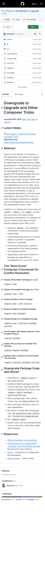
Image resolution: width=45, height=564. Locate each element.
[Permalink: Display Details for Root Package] (2, 299)
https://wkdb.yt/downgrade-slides (19, 142)
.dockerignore (12, 54)
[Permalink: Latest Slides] (2, 128)
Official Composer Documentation (22, 440)
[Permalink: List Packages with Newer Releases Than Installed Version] (2, 332)
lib (8, 44)
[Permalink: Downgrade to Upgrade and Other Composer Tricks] (2, 107)
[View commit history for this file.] (40, 33)
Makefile (10, 82)
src (8, 49)
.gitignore (10, 68)
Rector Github (14, 458)
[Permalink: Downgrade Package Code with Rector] (2, 370)
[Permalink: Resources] (2, 434)
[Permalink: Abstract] (2, 148)
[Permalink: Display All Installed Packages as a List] (2, 279)
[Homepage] (22, 4)
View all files (22, 87)
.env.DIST (10, 63)
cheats (9, 39)
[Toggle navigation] (3, 3)
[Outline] (42, 94)
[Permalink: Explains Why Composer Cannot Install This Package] (2, 356)
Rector (10, 452)
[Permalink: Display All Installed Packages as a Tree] (2, 289)
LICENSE (10, 78)
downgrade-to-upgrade (27, 11)
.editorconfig (11, 58)
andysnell (9, 11)
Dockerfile (10, 73)
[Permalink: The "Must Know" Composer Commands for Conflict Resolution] (2, 269)
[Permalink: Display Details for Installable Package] (2, 318)
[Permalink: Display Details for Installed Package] (2, 309)
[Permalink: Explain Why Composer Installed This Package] (2, 344)
